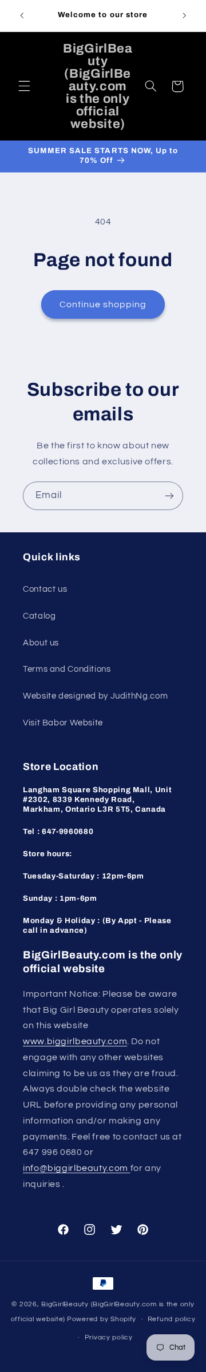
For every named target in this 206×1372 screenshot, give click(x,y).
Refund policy (172, 1319)
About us (41, 643)
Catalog (39, 616)
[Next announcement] (184, 15)
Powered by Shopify (101, 1319)
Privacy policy (109, 1337)
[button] (24, 86)
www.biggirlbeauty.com (75, 1041)
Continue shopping (103, 304)
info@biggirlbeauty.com (76, 1168)
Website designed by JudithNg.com (95, 696)
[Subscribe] (169, 496)
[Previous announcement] (21, 15)
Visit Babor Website (63, 723)
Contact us (45, 589)
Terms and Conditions (67, 669)
